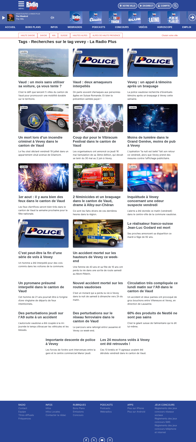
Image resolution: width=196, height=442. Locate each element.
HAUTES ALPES (80, 35)
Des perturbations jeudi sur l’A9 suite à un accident (40, 315)
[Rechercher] (175, 6)
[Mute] (52, 17)
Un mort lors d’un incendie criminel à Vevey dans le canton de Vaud (40, 141)
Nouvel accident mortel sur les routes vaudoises (98, 285)
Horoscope (164, 27)
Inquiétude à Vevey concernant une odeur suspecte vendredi (145, 201)
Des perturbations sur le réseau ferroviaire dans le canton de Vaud (93, 317)
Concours (122, 27)
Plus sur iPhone (135, 408)
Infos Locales (53, 411)
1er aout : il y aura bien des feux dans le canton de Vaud (41, 199)
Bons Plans (33, 27)
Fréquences (24, 418)
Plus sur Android (136, 411)
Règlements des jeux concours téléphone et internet (166, 429)
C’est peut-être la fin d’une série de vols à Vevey (40, 255)
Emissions (78, 411)
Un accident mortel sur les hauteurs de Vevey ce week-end (95, 257)
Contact (22, 408)
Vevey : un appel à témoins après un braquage (149, 84)
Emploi (186, 27)
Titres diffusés (26, 415)
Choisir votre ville (170, 35)
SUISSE (64, 35)
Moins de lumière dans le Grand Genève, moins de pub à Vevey (151, 141)
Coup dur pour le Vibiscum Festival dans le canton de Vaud (95, 141)
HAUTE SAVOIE (28, 35)
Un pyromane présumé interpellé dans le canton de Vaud (41, 287)
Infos (54, 27)
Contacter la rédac (56, 415)
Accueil (10, 27)
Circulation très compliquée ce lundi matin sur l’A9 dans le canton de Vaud (152, 287)
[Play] (4, 17)
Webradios (75, 27)
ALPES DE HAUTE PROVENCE (106, 35)
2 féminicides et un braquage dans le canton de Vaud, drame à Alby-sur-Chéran (97, 201)
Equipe (22, 411)
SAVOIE (43, 35)
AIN (53, 35)
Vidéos (143, 27)
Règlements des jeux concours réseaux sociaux (166, 411)
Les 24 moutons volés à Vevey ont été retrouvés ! (125, 342)
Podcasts (98, 27)
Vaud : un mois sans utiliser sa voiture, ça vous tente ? (41, 84)
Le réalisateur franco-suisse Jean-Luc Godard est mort (150, 225)
